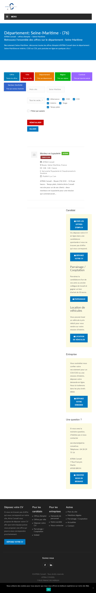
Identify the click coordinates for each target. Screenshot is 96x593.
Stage (65, 103)
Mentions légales (74, 515)
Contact (71, 526)
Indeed (36, 535)
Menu (14, 16)
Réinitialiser (35, 122)
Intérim (53, 103)
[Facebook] (45, 565)
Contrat (82, 76)
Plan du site (72, 512)
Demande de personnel (56, 517)
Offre (11, 76)
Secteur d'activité (15, 87)
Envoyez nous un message (79, 478)
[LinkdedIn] (51, 565)
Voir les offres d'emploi (79, 224)
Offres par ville (40, 519)
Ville (27, 76)
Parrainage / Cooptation (39, 530)
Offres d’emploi (40, 516)
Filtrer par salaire (38, 111)
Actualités (72, 522)
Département (44, 76)
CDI (77, 99)
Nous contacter (57, 525)
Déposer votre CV (40, 524)
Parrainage (80, 299)
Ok (49, 589)
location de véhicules (79, 338)
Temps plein (55, 107)
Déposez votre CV (79, 257)
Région (62, 76)
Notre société (56, 522)
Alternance (54, 99)
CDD (68, 99)
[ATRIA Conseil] (48, 6)
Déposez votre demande (79, 401)
